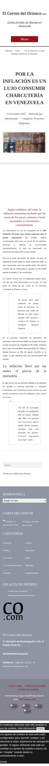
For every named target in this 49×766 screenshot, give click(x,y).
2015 (23, 113)
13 (8, 113)
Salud (27, 558)
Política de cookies (28, 689)
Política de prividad (35, 686)
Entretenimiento (32, 573)
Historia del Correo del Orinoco (21, 595)
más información (27, 728)
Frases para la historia (17, 591)
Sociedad (7, 543)
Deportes (29, 565)
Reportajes (30, 550)
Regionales (24, 123)
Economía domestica (12, 565)
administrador (11, 118)
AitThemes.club (27, 699)
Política (6, 550)
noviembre (15, 113)
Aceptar (40, 729)
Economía (39, 118)
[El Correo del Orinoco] (24, 13)
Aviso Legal (15, 686)
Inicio (17, 51)
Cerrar (3, 761)
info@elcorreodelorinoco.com (15, 666)
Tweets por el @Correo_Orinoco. (17, 473)
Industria (7, 573)
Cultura (28, 543)
